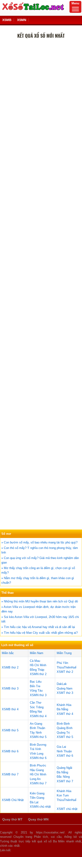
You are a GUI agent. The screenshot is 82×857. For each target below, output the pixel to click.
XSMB (6, 20)
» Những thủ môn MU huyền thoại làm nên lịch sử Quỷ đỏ (39, 601)
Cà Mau (35, 661)
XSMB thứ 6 (10, 751)
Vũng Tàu (36, 690)
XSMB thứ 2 (10, 667)
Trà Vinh (35, 749)
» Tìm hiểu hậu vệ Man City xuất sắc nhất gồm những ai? (39, 632)
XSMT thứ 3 (65, 693)
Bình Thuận (37, 728)
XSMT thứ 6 (65, 755)
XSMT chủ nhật (67, 809)
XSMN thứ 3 (38, 695)
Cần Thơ (35, 702)
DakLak (62, 684)
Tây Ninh (36, 732)
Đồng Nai (36, 711)
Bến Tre (35, 686)
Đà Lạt (34, 802)
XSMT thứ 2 (65, 671)
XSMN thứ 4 (38, 716)
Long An (35, 779)
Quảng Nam (64, 688)
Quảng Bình (64, 728)
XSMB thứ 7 (10, 774)
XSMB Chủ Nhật (13, 800)
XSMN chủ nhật (40, 806)
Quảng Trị (63, 732)
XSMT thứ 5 (65, 737)
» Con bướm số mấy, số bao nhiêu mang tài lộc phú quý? (39, 542)
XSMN (21, 20)
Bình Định (63, 723)
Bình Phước (38, 765)
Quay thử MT (12, 819)
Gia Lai (61, 746)
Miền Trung (64, 653)
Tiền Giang (37, 797)
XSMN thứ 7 (38, 783)
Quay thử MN (38, 819)
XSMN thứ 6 (38, 758)
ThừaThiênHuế (66, 667)
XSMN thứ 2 (38, 674)
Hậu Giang (37, 770)
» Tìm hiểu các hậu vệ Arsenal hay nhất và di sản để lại (38, 627)
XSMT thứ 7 (65, 781)
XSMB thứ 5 (10, 730)
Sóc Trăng (37, 707)
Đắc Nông (63, 776)
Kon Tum (63, 795)
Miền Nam (36, 653)
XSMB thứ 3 (10, 688)
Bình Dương (38, 744)
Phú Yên (62, 663)
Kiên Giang (37, 793)
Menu (75, 3)
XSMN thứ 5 (38, 737)
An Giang (36, 723)
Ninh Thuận (64, 751)
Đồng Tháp (37, 669)
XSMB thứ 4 (10, 709)
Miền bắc (8, 653)
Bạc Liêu (35, 681)
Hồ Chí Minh (38, 665)
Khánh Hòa (64, 705)
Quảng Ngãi (64, 767)
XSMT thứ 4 (65, 714)
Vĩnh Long (36, 753)
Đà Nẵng (62, 709)
